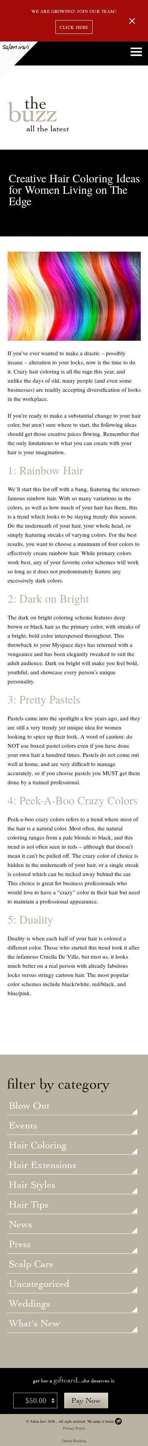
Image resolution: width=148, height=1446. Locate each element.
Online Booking (74, 1440)
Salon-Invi (19, 60)
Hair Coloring (38, 1145)
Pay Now (86, 1400)
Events (23, 1125)
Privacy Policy (74, 1428)
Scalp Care (31, 1264)
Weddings (29, 1304)
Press (20, 1244)
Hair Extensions (42, 1165)
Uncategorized (39, 1284)
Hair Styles (32, 1185)
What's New (34, 1323)
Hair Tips (29, 1205)
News (20, 1224)
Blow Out (29, 1106)
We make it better (100, 1421)
